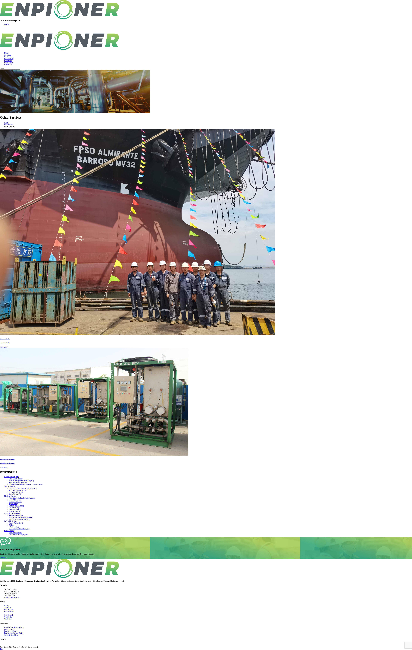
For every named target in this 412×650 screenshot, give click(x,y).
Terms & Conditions (11, 635)
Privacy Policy (9, 629)
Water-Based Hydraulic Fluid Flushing (22, 498)
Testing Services (9, 486)
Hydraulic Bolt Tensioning (18, 482)
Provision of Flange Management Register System (25, 484)
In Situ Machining (10, 521)
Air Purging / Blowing (16, 506)
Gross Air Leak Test (15, 494)
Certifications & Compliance (14, 627)
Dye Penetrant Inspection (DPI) (19, 519)
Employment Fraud (10, 631)
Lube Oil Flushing (15, 500)
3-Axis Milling (14, 527)
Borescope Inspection (16, 515)
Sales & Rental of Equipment (18, 535)
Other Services (9, 531)
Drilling (11, 525)
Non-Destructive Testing (12, 513)
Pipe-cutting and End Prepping (19, 529)
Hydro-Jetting (13, 504)
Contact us (3, 558)
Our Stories (8, 61)
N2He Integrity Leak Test (17, 490)
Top (1, 649)
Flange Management (15, 479)
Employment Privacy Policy (13, 633)
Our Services (8, 57)
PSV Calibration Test (16, 492)
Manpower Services (15, 533)
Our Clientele (8, 63)
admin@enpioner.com (11, 597)
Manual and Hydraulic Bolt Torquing (21, 480)
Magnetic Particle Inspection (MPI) (20, 517)
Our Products (8, 59)
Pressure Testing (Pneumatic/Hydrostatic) (22, 488)
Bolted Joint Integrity (11, 477)
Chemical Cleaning (15, 502)
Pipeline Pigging (14, 511)
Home (6, 53)
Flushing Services (10, 496)
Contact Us (8, 64)
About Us (7, 55)
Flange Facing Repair (16, 523)
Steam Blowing (14, 508)
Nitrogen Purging (14, 509)
